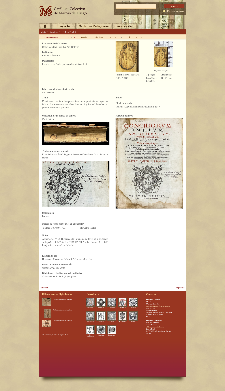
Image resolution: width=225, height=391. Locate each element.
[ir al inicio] (63, 11)
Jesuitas (54, 31)
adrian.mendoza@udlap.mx (155, 327)
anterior (84, 37)
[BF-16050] (46, 324)
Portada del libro (124, 115)
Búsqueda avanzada (175, 10)
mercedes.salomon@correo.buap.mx (158, 306)
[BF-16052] (46, 303)
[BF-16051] (46, 313)
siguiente (99, 37)
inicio (43, 31)
